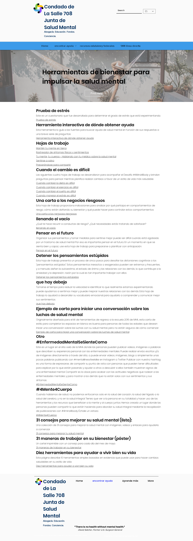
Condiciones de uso (130, 536)
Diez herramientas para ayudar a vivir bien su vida (64, 466)
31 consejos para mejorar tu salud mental (60, 433)
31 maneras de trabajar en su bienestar (58, 447)
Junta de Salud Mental (60, 24)
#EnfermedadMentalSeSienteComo (56, 384)
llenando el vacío (46, 228)
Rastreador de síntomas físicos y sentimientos (62, 152)
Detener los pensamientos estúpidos (57, 277)
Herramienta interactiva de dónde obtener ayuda (65, 138)
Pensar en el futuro (47, 250)
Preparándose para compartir (53, 164)
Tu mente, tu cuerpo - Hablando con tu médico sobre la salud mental (76, 156)
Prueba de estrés (46, 119)
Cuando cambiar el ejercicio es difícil (57, 187)
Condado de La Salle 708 (59, 10)
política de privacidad (112, 536)
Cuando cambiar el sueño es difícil (56, 191)
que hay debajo (45, 303)
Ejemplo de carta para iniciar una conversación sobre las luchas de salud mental (82, 332)
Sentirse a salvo (45, 160)
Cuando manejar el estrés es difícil (56, 195)
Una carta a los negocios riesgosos (56, 213)
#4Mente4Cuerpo (46, 415)
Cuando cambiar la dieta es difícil (55, 183)
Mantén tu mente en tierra (51, 148)
